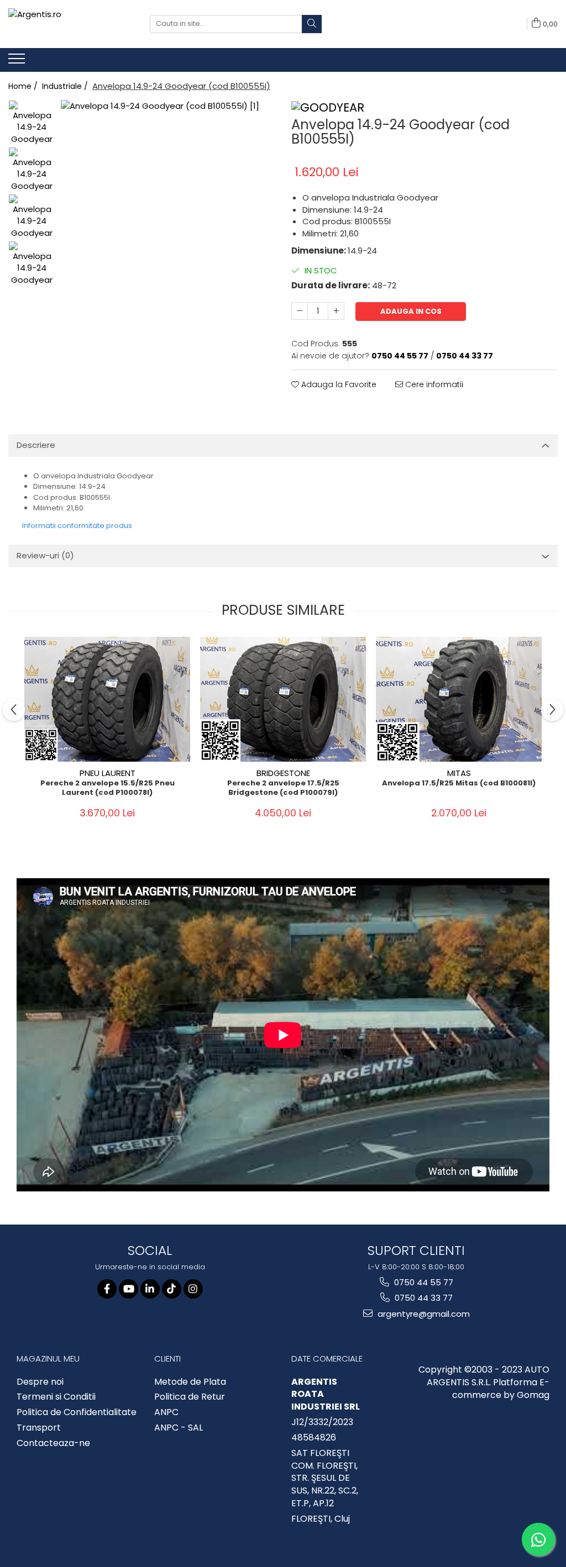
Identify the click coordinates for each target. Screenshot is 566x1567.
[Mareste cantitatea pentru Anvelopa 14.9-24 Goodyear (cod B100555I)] (336, 311)
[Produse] (18, 62)
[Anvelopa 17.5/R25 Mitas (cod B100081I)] (459, 699)
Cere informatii (433, 384)
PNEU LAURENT (107, 773)
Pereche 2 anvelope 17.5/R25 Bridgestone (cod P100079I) (283, 788)
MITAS (459, 773)
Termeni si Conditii (56, 1397)
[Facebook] (107, 1289)
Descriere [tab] (36, 445)
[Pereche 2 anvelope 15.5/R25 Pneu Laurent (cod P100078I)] (107, 699)
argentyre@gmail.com (422, 1314)
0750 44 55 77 (422, 1282)
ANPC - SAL (178, 1428)
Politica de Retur (189, 1397)
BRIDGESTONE (283, 773)
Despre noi (40, 1382)
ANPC (166, 1412)
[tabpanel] (168, 207)
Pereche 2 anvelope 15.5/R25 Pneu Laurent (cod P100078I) (107, 788)
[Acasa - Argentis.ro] (70, 24)
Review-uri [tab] (45, 555)
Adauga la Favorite (337, 384)
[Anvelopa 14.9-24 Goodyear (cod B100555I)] (168, 207)
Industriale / (66, 86)
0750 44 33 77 (422, 1298)
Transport (39, 1428)
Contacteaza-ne (53, 1443)
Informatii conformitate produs (77, 525)
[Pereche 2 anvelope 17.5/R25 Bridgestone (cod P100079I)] (283, 699)
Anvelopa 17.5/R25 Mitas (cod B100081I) (459, 783)
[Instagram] (193, 1289)
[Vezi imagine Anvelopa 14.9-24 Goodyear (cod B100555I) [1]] (32, 170)
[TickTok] (171, 1289)
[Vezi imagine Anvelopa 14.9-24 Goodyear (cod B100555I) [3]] (32, 264)
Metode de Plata (190, 1382)
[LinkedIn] (150, 1289)
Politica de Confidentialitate (77, 1412)
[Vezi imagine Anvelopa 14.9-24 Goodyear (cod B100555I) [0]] (32, 123)
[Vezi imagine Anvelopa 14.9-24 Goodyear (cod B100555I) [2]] (32, 217)
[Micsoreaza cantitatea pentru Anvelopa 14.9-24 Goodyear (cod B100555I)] (299, 311)
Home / (24, 86)
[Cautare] (312, 24)
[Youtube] (128, 1289)
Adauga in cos (411, 311)
